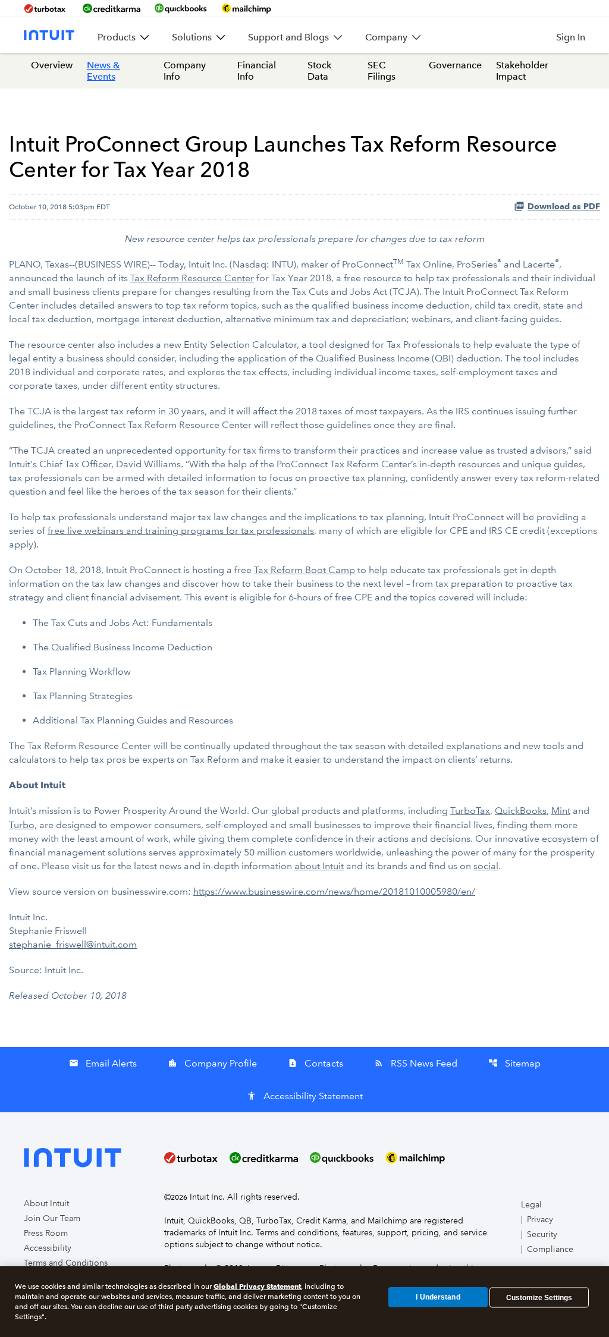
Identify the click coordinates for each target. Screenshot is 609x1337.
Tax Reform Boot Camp (304, 569)
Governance (455, 65)
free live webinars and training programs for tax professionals (181, 530)
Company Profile (212, 1063)
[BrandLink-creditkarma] (111, 8)
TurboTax (470, 810)
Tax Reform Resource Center (192, 278)
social (485, 866)
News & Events (103, 70)
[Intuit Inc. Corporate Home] (49, 35)
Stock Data (319, 70)
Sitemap (514, 1063)
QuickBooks (521, 810)
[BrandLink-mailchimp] (246, 8)
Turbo (21, 824)
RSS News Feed (415, 1063)
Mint (560, 810)
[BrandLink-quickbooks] (181, 8)
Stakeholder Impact (522, 70)
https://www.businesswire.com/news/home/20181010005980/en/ (334, 891)
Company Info (185, 70)
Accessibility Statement (305, 1096)
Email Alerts (103, 1063)
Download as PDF (564, 207)
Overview (52, 65)
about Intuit (319, 866)
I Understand (438, 1297)
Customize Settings (539, 1297)
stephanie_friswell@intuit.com (73, 944)
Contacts (315, 1063)
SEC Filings (381, 70)
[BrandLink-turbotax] (46, 8)
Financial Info (256, 70)
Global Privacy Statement (257, 1286)
